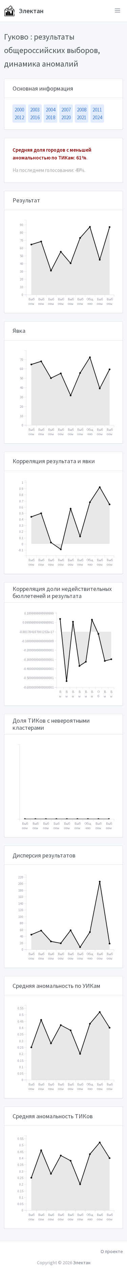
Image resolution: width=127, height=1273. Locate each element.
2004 (50, 109)
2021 (81, 117)
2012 (19, 117)
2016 (35, 117)
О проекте (112, 1251)
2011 (97, 109)
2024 (97, 117)
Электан (31, 10)
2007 (66, 109)
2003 (35, 109)
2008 (81, 109)
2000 (19, 109)
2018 (50, 117)
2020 (66, 117)
